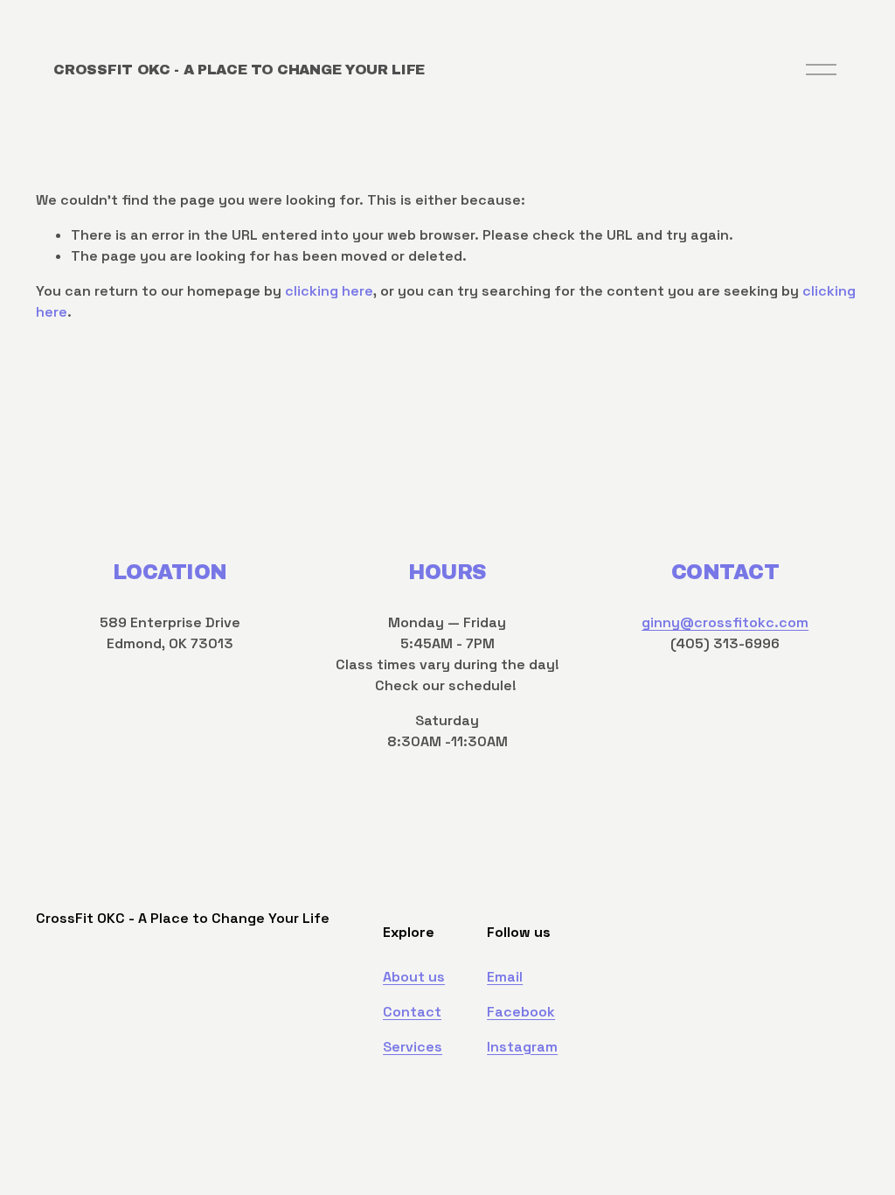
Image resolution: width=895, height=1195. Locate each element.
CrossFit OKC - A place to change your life (239, 69)
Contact (412, 1012)
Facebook (521, 1012)
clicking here (329, 291)
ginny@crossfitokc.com (725, 622)
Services (412, 1047)
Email (505, 977)
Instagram (522, 1047)
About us (414, 977)
